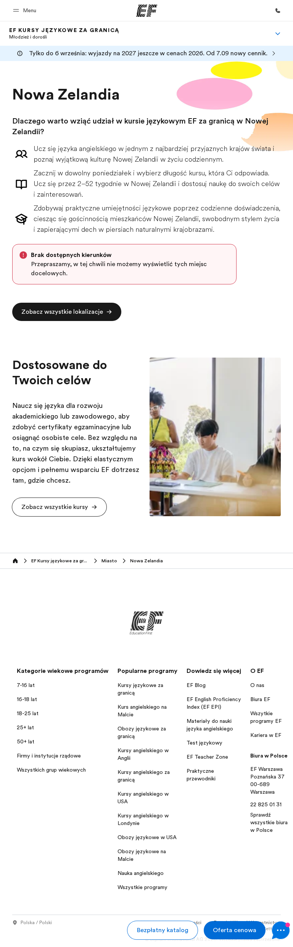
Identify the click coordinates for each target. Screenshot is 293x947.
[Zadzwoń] (278, 11)
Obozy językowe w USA (147, 837)
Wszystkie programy (142, 887)
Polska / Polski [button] (36, 922)
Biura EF (260, 699)
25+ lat (25, 727)
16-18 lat (27, 699)
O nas (257, 685)
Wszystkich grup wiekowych (51, 770)
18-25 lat (28, 713)
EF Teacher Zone (207, 757)
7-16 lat (26, 685)
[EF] (146, 11)
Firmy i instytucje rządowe (49, 756)
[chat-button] (281, 930)
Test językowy (204, 743)
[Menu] (278, 33)
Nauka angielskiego (141, 873)
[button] (25, 10)
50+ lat (25, 741)
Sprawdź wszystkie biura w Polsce (269, 822)
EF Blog (196, 685)
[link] (64, 33)
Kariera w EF (265, 735)
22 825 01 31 (266, 804)
